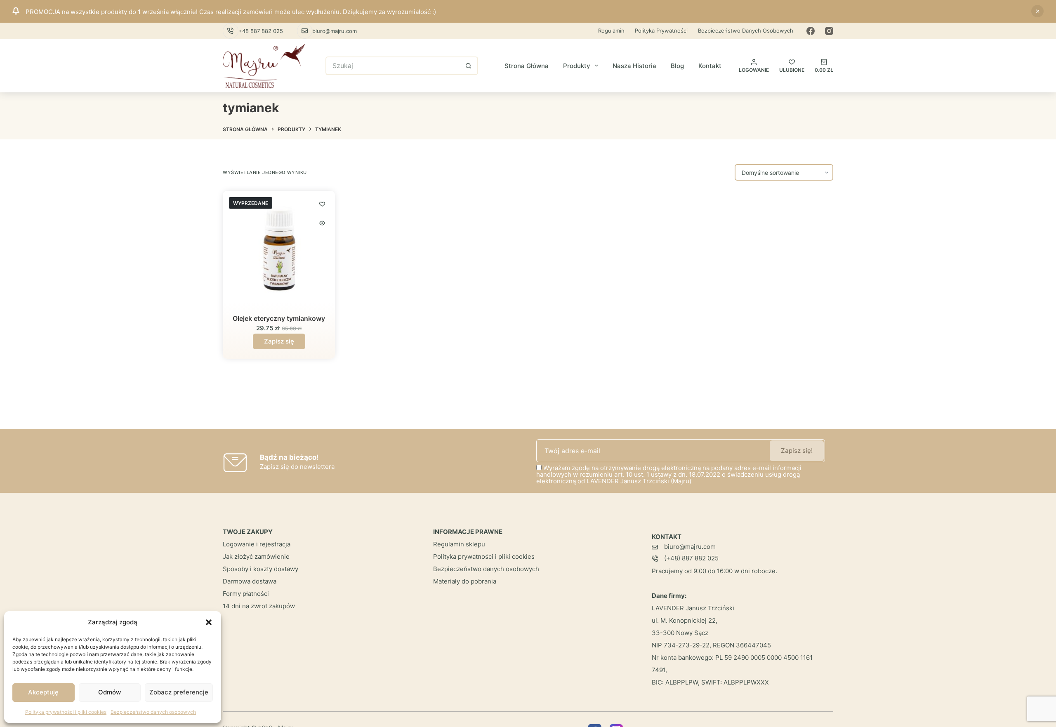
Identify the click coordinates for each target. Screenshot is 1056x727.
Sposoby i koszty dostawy (260, 569)
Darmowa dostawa (249, 581)
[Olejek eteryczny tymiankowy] (279, 247)
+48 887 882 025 (260, 31)
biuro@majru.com (334, 31)
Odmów (109, 692)
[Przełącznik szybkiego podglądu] (322, 223)
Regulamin (611, 30)
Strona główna (526, 66)
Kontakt (709, 66)
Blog (677, 66)
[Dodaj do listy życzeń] (322, 203)
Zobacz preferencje (178, 692)
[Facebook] (810, 31)
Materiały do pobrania (464, 581)
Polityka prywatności (661, 30)
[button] (209, 622)
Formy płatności (246, 594)
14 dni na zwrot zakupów (259, 606)
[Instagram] (829, 31)
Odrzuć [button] (1037, 11)
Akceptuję (43, 692)
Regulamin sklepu (459, 544)
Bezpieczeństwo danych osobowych (153, 712)
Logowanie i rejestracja (256, 544)
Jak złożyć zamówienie (256, 556)
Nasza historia (634, 66)
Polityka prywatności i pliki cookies (65, 712)
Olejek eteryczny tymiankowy (279, 318)
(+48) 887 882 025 (691, 558)
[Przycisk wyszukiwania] (469, 65)
